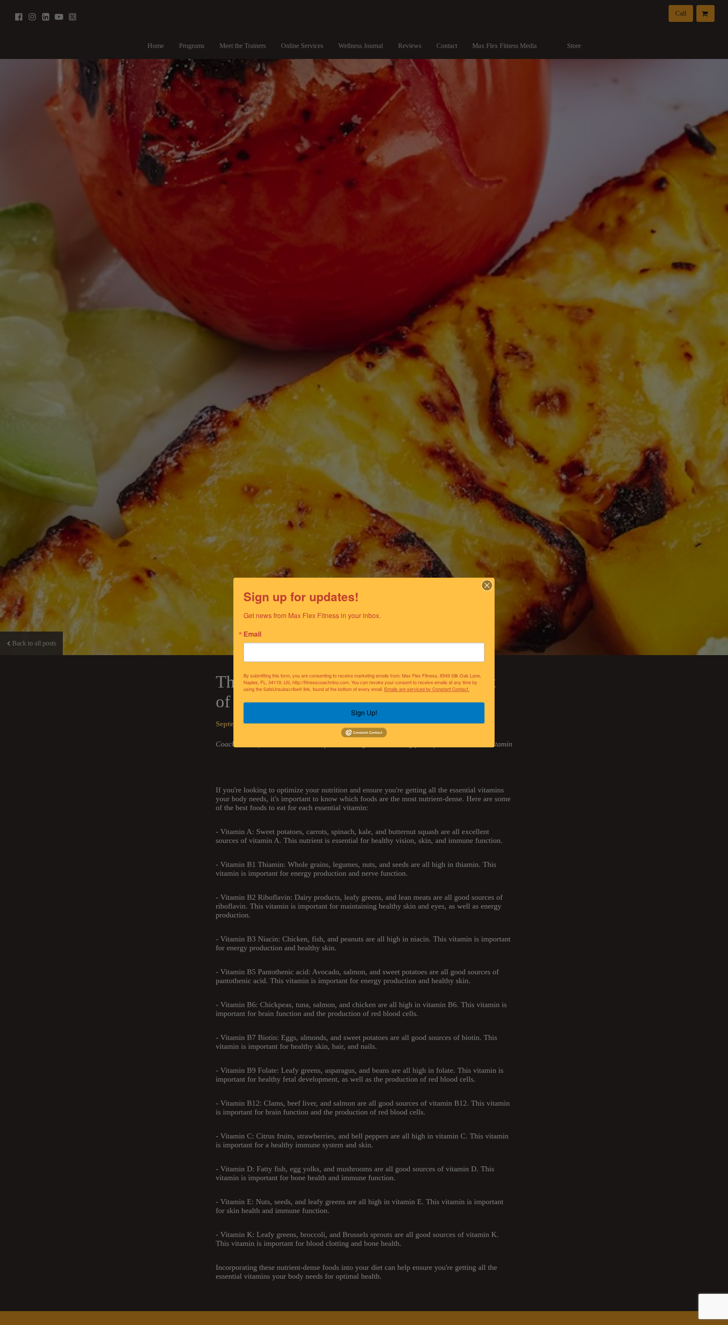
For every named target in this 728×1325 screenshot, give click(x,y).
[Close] (487, 585)
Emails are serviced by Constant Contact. (426, 688)
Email (252, 634)
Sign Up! (364, 712)
